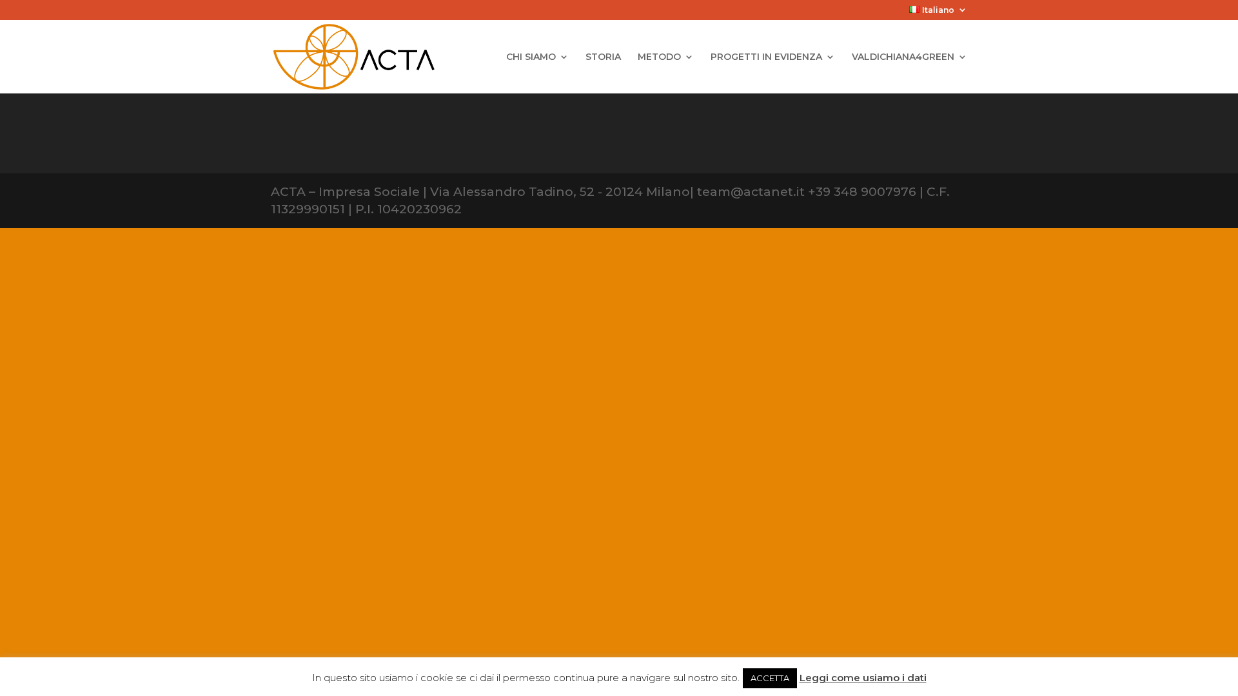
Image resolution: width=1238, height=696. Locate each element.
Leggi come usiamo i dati (863, 678)
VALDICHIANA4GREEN (903, 57)
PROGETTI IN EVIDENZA (766, 57)
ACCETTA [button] (770, 678)
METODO (659, 57)
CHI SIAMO (531, 57)
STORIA (603, 57)
